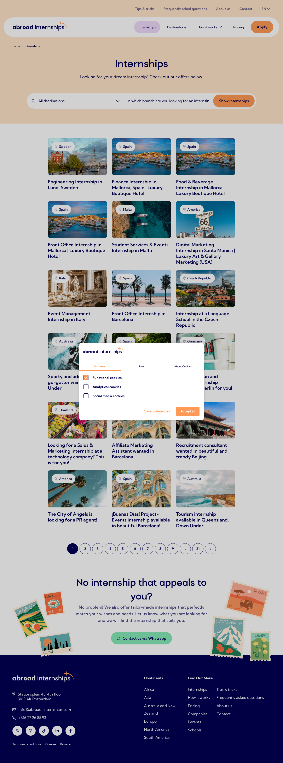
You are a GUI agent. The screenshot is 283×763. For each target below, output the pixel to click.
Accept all (188, 411)
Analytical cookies (107, 387)
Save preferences (157, 411)
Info (141, 366)
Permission (100, 366)
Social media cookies (109, 396)
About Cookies (183, 366)
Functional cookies (107, 378)
